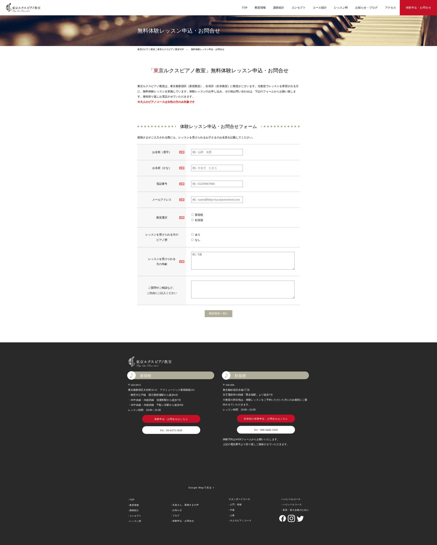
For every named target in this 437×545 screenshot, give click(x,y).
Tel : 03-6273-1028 (171, 430)
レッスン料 (341, 7)
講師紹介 (278, 7)
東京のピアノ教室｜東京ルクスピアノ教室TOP (160, 49)
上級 (232, 515)
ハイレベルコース (292, 504)
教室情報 (260, 7)
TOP (244, 7)
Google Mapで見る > (201, 487)
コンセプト (299, 7)
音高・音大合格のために (296, 510)
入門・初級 (236, 504)
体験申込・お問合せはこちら (171, 419)
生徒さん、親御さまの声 (185, 505)
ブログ (176, 515)
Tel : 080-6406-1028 (266, 430)
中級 (232, 510)
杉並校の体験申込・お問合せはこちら (266, 419)
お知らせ (177, 510)
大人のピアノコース (240, 520)
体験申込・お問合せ (418, 7)
